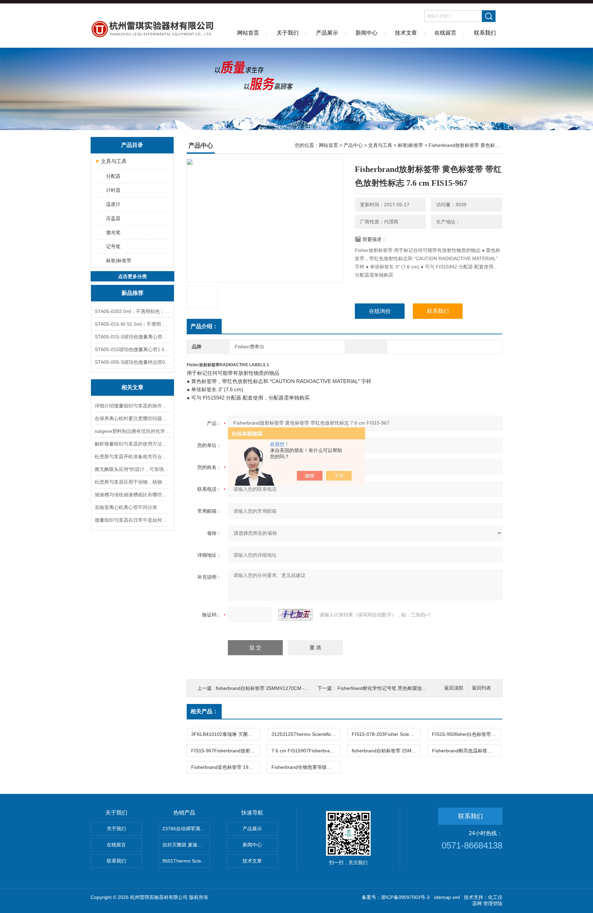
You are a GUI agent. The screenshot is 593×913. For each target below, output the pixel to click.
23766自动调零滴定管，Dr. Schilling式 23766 (186, 828)
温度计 (113, 204)
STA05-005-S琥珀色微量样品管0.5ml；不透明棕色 (132, 362)
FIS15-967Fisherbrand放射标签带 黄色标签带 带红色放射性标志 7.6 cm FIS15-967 (225, 750)
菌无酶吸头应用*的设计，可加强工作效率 (132, 469)
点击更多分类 (132, 276)
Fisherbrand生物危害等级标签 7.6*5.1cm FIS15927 (305, 767)
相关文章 (132, 387)
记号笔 (113, 246)
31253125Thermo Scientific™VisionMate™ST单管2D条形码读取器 (305, 734)
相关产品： (204, 711)
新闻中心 (366, 33)
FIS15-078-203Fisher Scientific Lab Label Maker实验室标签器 (386, 734)
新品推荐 (132, 293)
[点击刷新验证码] (295, 615)
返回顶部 (453, 688)
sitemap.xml (447, 897)
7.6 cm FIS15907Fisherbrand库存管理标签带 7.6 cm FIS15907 (305, 750)
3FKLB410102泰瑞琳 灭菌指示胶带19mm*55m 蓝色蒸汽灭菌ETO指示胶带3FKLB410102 (225, 734)
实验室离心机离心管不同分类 (126, 507)
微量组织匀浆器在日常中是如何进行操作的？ (132, 520)
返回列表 (481, 688)
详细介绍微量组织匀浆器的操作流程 (132, 405)
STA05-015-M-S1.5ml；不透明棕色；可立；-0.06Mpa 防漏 (132, 324)
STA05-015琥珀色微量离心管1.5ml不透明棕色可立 (132, 349)
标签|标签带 (118, 260)
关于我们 (288, 33)
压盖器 (113, 218)
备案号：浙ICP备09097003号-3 (396, 897)
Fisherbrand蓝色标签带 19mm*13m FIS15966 (225, 767)
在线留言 (445, 33)
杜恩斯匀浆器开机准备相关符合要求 (132, 456)
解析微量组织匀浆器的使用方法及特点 (132, 444)
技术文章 (406, 33)
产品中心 (353, 145)
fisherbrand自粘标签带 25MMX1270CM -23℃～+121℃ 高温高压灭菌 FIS (295, 688)
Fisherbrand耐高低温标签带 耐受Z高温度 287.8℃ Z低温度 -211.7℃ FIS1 (466, 750)
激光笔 (113, 232)
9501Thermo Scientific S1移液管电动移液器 (186, 861)
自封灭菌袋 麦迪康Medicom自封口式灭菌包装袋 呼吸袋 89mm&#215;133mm (186, 844)
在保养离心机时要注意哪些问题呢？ (132, 418)
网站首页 (248, 33)
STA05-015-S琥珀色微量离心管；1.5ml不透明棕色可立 (132, 336)
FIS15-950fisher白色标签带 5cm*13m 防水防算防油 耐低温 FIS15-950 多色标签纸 (466, 734)
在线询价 (380, 311)
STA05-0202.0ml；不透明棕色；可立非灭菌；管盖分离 (132, 311)
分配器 (113, 176)
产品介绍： (204, 326)
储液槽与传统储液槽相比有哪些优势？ (132, 494)
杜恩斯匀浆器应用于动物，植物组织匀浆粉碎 (132, 482)
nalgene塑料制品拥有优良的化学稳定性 (132, 431)
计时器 (113, 190)
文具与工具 (114, 161)
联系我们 (485, 33)
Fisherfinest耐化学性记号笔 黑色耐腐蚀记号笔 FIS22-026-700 (403, 688)
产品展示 (327, 33)
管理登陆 (492, 903)
